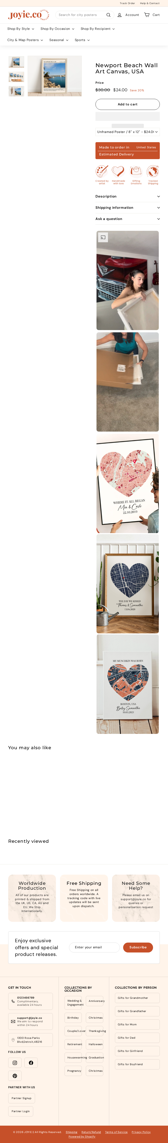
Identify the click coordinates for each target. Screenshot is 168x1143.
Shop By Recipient (96, 29)
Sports (80, 40)
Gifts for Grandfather (132, 1011)
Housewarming (74, 1057)
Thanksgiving (96, 1031)
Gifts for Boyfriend (130, 1064)
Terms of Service (116, 1132)
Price (99, 83)
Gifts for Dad (126, 1037)
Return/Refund (91, 1132)
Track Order (127, 3)
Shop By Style (19, 29)
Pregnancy (74, 1071)
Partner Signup (22, 1098)
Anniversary (96, 1001)
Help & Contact (150, 3)
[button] (127, 116)
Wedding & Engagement (74, 1002)
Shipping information (114, 207)
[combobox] (84, 15)
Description (106, 196)
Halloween (95, 1044)
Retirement (74, 1044)
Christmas (96, 1017)
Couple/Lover (74, 1031)
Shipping (71, 1132)
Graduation (96, 1057)
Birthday (73, 1017)
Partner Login (21, 1111)
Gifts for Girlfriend (130, 1051)
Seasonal (57, 40)
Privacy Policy (141, 1132)
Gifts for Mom (127, 1024)
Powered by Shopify (82, 1136)
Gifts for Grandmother (133, 998)
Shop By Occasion (56, 29)
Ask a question (108, 219)
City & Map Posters (23, 40)
